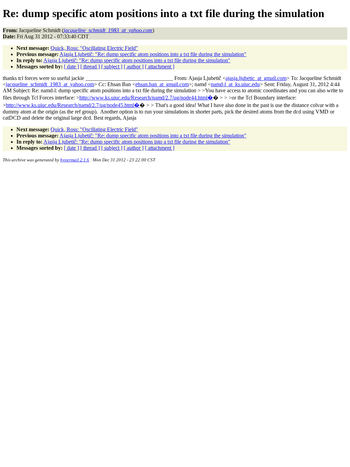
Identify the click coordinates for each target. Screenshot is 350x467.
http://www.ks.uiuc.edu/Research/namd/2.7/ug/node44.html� (146, 98)
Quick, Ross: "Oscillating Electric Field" (94, 48)
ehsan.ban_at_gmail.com (162, 84)
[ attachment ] (159, 66)
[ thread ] (90, 66)
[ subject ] (111, 66)
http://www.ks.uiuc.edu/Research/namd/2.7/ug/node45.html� (72, 105)
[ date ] (71, 66)
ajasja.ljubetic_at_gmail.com (256, 78)
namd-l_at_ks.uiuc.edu (235, 84)
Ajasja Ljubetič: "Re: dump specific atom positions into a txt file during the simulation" (152, 54)
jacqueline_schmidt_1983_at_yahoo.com (50, 84)
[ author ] (134, 66)
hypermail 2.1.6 (74, 159)
